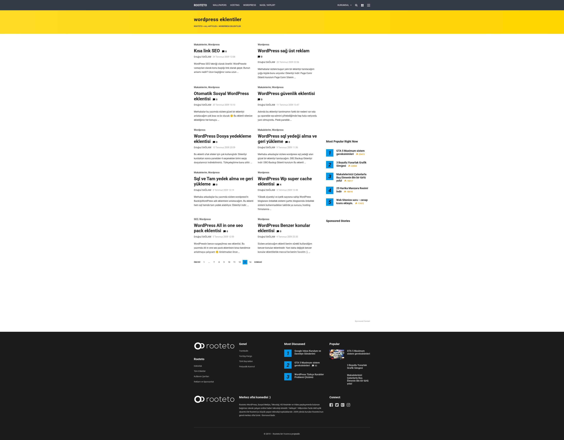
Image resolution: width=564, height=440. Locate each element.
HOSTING (235, 5)
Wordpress (214, 44)
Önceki (197, 262)
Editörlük (198, 366)
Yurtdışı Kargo (245, 356)
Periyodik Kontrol (247, 366)
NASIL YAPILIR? (267, 5)
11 (234, 262)
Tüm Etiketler (200, 371)
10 (229, 262)
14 (250, 262)
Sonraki (258, 262)
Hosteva (287, 434)
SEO (196, 219)
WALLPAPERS (219, 5)
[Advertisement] (348, 87)
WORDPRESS (249, 5)
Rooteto (200, 5)
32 (316, 365)
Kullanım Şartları (201, 376)
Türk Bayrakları (246, 361)
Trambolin (243, 351)
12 (240, 262)
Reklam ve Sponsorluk (204, 382)
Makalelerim (200, 44)
